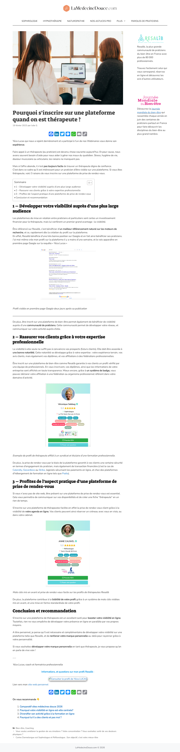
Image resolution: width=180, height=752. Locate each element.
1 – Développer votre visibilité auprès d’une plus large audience (48, 186)
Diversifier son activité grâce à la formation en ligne (47, 713)
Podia (65, 473)
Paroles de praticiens (144, 21)
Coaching (29, 728)
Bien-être (20, 728)
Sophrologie (29, 21)
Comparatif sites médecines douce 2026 (41, 706)
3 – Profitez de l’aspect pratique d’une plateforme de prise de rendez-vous (54, 193)
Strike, (42, 470)
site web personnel (38, 684)
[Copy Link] (85, 134)
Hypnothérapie (52, 21)
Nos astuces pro (100, 21)
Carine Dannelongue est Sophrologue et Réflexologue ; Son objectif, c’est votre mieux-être (57, 737)
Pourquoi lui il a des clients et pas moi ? (41, 717)
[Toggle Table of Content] (88, 182)
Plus (119, 21)
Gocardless (29, 470)
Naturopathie (76, 21)
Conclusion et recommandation (31, 197)
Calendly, (18, 470)
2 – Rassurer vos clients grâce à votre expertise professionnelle (48, 190)
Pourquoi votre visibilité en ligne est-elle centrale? (46, 710)
